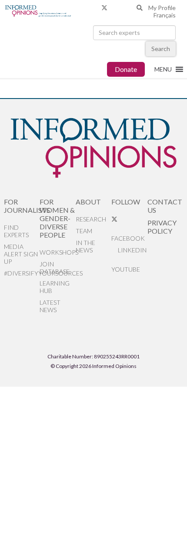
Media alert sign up (21, 254)
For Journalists (22, 205)
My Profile (162, 7)
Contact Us (164, 205)
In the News (85, 246)
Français (165, 15)
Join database (55, 267)
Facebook (128, 238)
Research (91, 219)
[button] (163, 69)
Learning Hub (55, 286)
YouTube (125, 269)
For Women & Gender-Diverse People (57, 218)
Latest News (50, 306)
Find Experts (16, 231)
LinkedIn (132, 250)
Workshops (58, 252)
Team (84, 231)
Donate (126, 69)
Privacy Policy (162, 226)
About (88, 201)
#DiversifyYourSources (22, 273)
